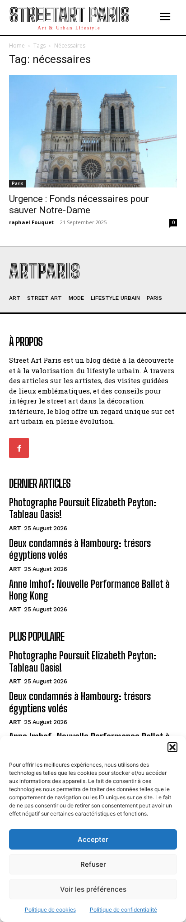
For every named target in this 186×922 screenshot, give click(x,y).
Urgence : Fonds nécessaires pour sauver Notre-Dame (79, 204)
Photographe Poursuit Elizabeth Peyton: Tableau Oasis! (82, 508)
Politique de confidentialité (123, 909)
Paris (17, 183)
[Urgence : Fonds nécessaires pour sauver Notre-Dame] (93, 131)
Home (17, 45)
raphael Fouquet (31, 222)
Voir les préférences (93, 889)
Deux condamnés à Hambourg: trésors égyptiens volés (80, 549)
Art (15, 528)
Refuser (93, 864)
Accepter (93, 839)
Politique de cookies (50, 909)
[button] (172, 747)
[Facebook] (19, 448)
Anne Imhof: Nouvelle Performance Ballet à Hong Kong (89, 590)
